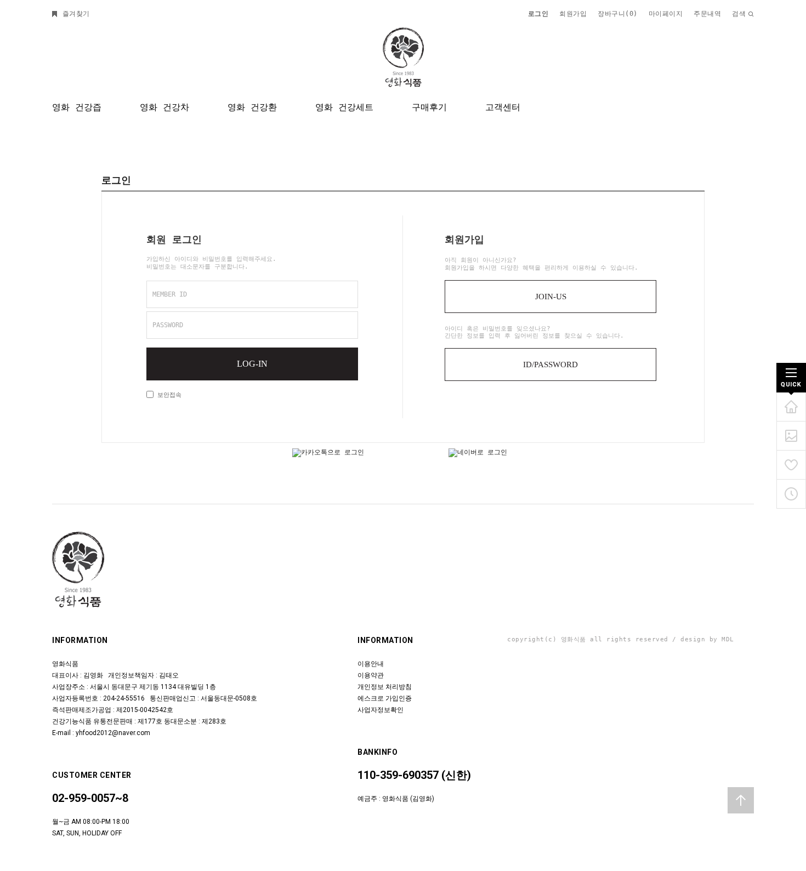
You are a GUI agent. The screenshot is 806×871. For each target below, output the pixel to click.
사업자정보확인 (380, 710)
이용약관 (370, 675)
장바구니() (618, 14)
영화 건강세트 (344, 107)
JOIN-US (550, 296)
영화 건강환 (252, 107)
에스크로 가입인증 (384, 698)
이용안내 (370, 664)
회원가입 (573, 14)
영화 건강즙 (76, 107)
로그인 (538, 14)
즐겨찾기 (74, 14)
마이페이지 (666, 14)
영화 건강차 (164, 107)
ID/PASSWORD (550, 364)
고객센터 (502, 107)
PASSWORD (167, 325)
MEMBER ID (169, 294)
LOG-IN (252, 363)
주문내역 (707, 14)
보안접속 (167, 395)
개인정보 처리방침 (384, 687)
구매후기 (429, 107)
